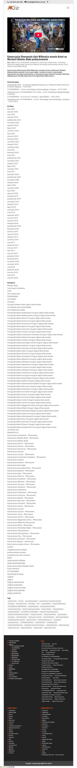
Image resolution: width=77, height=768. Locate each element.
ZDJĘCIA (10, 577)
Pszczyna (44, 716)
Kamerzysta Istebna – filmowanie (20, 462)
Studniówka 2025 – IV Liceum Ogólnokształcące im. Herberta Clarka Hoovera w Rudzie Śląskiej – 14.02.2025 (38, 86)
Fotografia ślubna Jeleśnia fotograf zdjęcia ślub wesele (29, 345)
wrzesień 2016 (13, 261)
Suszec (44, 730)
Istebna (11, 732)
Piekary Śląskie (46, 714)
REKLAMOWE (15, 655)
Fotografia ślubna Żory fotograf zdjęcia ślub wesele (28, 419)
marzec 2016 (12, 272)
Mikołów (11, 747)
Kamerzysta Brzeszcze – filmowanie (21, 449)
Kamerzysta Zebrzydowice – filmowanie (23, 533)
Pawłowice (45, 712)
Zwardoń (45, 749)
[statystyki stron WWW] (3, 767)
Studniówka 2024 (52, 622)
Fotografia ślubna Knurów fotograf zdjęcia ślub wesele (29, 353)
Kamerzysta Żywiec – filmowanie (20, 541)
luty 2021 (11, 171)
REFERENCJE (12, 669)
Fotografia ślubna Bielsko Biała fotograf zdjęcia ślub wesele (31, 315)
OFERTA (11, 665)
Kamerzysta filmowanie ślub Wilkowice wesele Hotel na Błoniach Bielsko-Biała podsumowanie (37, 58)
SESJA (9, 558)
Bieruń (11, 714)
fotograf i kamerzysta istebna (31, 609)
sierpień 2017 (12, 237)
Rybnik (44, 720)
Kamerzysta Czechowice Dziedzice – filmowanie (26, 457)
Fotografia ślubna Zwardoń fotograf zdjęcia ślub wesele (29, 421)
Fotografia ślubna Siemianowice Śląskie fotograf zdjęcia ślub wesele (34, 383)
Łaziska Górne (13, 745)
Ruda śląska (45, 718)
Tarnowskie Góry (47, 733)
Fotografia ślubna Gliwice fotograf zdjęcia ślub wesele (29, 337)
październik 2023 (14, 120)
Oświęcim (45, 710)
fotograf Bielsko (46, 604)
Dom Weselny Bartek (31, 601)
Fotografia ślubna (33, 606)
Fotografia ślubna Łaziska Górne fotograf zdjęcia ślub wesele (31, 427)
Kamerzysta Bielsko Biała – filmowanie (22, 438)
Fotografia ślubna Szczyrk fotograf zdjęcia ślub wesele (29, 397)
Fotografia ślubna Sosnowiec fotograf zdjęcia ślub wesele (30, 389)
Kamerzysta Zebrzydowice (18, 530)
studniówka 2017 (40, 622)
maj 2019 (11, 212)
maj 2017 (11, 242)
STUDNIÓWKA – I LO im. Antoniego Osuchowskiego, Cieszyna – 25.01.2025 (37, 89)
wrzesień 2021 (13, 161)
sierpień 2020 (12, 182)
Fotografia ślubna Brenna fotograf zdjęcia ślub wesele (29, 321)
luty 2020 (11, 190)
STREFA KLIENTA (13, 673)
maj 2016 (11, 267)
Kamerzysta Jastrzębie (16, 465)
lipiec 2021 (11, 166)
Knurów (11, 741)
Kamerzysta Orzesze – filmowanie (21, 484)
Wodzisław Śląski (47, 743)
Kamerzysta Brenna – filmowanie (20, 446)
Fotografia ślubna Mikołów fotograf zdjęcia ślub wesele (29, 359)
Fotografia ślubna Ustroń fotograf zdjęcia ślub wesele (29, 402)
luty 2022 (11, 155)
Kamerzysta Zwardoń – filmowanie (21, 539)
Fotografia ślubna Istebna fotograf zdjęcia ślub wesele (29, 340)
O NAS (10, 667)
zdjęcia (10, 579)
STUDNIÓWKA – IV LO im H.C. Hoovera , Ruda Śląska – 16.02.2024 (33, 96)
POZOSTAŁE (15, 663)
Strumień (44, 728)
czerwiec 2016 (13, 264)
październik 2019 (14, 199)
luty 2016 (11, 275)
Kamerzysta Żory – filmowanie (19, 536)
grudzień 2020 (13, 174)
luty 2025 (11, 109)
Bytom (10, 718)
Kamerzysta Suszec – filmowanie (20, 506)
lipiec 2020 (11, 185)
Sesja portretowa (13, 622)
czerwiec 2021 (13, 169)
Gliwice (11, 730)
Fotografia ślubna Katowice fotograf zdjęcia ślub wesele (30, 348)
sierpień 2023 (12, 125)
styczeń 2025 (12, 112)
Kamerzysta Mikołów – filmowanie (21, 481)
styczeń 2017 (12, 253)
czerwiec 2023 (13, 131)
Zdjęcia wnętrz (38, 628)
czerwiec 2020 (13, 188)
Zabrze (44, 745)
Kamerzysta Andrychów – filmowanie (22, 435)
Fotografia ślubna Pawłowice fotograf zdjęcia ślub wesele (30, 372)
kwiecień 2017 (13, 245)
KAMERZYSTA (34, 62)
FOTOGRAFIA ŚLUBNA (16, 310)
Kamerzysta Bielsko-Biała (15, 64)
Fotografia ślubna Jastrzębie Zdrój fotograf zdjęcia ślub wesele (32, 342)
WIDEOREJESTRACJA (20, 66)
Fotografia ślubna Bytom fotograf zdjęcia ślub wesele (29, 326)
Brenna (11, 716)
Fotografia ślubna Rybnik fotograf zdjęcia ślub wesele (28, 381)
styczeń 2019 (12, 220)
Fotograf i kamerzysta (14, 609)
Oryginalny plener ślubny (17, 549)
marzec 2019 (12, 218)
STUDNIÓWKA (13, 571)
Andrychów (12, 710)
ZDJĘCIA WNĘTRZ (14, 593)
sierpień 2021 (12, 163)
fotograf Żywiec (62, 614)
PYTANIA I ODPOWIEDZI (15, 679)
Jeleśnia (11, 735)
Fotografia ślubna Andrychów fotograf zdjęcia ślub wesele (30, 313)
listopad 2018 (12, 223)
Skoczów (44, 724)
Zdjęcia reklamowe (26, 628)
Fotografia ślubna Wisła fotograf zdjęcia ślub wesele (28, 408)
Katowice (11, 737)
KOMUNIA (14, 652)
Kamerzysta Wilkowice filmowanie (36, 64)
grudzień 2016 (13, 256)
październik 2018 (14, 226)
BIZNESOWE (15, 654)
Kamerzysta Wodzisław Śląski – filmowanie (24, 528)
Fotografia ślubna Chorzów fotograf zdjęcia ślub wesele (29, 329)
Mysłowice (12, 751)
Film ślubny (32, 604)
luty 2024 (11, 114)
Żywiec (44, 753)
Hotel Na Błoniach (22, 617)
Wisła (43, 741)
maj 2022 (11, 150)
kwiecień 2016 (13, 269)
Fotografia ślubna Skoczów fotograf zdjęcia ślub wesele (29, 386)
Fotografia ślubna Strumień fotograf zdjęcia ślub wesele (30, 392)
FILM (18, 62)
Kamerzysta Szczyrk (15, 509)
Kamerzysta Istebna (15, 460)
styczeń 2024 (12, 117)
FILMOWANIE (24, 62)
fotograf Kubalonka (13, 612)
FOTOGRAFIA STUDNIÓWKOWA (17, 606)
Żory (43, 751)
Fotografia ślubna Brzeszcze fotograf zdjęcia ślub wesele (30, 323)
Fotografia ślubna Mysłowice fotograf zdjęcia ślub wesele (30, 364)
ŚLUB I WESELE (13, 568)
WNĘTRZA (14, 657)
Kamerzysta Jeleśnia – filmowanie (20, 470)
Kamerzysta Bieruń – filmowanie (20, 443)
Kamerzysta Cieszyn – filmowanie (20, 454)
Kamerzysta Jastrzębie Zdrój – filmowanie (24, 468)
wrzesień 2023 (13, 122)
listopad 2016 (12, 259)
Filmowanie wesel (21, 604)
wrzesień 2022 (13, 141)
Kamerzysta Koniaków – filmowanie (21, 479)
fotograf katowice (58, 609)
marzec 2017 (12, 248)
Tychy (44, 735)
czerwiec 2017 (13, 239)
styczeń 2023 (12, 136)
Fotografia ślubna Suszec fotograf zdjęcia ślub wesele (29, 394)
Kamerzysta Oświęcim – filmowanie (21, 487)
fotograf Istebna (46, 609)
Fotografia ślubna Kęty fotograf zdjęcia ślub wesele (28, 351)
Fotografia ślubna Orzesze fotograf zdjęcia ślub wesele (29, 367)
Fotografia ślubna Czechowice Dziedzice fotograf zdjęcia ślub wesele (35, 334)
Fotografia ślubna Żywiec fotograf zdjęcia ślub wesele (29, 424)
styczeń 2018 (12, 234)
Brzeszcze (12, 720)
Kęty (10, 739)
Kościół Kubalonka (49, 617)
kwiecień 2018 (13, 229)
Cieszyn (11, 724)
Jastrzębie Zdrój (13, 733)
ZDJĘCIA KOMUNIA (14, 585)
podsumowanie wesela (55, 64)
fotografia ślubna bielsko (47, 606)
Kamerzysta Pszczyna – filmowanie (21, 495)
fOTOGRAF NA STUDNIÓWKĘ (29, 612)
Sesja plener (57, 620)
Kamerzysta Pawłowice (16, 490)
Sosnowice (45, 726)
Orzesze (11, 753)
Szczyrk (44, 732)
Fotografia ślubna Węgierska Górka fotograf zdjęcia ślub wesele (33, 405)
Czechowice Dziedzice (16, 288)
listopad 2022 (12, 139)
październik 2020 (14, 177)
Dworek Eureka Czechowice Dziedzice (50, 601)
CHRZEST (14, 650)
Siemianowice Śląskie (48, 722)
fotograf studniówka (50, 614)
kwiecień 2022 (13, 152)
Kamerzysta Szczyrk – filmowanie (20, 511)
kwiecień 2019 (13, 215)
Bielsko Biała (12, 285)
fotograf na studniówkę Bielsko (49, 612)
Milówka (11, 749)
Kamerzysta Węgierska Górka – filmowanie (24, 520)
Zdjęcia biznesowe (13, 628)
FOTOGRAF (11, 299)
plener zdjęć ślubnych (62, 617)
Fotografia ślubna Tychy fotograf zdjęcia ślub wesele (28, 400)
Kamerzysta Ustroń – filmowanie (20, 517)
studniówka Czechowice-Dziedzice (34, 625)
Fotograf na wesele (36, 614)
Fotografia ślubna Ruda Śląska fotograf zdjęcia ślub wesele (31, 378)
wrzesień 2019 (13, 201)
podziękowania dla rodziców (18, 555)
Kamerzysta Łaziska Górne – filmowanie (23, 544)
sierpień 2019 (12, 204)
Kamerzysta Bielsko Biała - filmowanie (52, 62)
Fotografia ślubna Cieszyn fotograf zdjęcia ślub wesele (29, 332)
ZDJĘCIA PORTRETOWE (16, 588)
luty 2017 (11, 250)
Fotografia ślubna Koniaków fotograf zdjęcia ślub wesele (30, 356)
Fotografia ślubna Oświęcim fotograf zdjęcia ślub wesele (30, 370)
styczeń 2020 (12, 193)
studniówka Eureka (51, 625)
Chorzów (11, 722)
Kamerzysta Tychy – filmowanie (20, 514)
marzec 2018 (12, 231)
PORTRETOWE (16, 659)
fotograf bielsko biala (59, 604)
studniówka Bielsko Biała (15, 625)
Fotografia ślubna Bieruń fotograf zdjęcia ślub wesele (29, 318)
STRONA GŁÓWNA (14, 641)
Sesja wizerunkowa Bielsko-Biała (20, 566)
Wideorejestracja (64, 625)
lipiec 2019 (11, 207)
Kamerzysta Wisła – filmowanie (19, 525)
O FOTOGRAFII (13, 677)
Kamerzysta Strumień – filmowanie (21, 503)
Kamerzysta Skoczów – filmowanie (21, 500)
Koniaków (11, 743)
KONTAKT (11, 675)
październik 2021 (14, 158)
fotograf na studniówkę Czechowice (18, 614)
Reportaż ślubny (31, 620)
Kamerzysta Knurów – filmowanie (20, 476)
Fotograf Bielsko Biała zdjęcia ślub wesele (24, 304)
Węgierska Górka (47, 739)
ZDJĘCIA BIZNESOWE (15, 582)
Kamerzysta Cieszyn (15, 451)
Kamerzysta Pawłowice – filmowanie (22, 492)
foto (38, 604)
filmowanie (11, 604)
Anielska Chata (12, 601)
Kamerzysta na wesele (35, 617)
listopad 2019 (12, 196)
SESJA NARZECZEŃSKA (16, 560)
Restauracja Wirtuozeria (45, 620)
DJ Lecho (21, 601)
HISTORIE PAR (13, 430)
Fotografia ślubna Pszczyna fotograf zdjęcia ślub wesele (30, 375)
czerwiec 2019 (13, 210)
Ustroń (44, 737)
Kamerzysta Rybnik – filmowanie (20, 498)
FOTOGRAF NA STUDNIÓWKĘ (19, 307)
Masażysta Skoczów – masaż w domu (53, 755)
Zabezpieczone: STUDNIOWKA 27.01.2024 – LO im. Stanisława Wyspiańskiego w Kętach (38, 93)
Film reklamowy (13, 294)
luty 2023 (11, 133)
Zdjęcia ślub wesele (50, 628)
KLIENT (10, 547)
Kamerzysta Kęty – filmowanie (19, 473)
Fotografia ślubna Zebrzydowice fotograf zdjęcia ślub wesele (31, 416)
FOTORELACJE (15, 661)
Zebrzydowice (46, 747)
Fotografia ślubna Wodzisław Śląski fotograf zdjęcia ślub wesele (33, 411)
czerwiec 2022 (13, 147)
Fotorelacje (11, 617)
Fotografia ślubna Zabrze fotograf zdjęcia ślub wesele (29, 413)
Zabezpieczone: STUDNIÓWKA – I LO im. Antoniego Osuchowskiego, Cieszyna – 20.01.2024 (38, 100)
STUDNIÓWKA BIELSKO (26, 622)
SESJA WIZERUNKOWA (16, 563)
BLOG (10, 671)
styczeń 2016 (12, 278)
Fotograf (11, 302)
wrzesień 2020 (13, 180)
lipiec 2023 (11, 128)
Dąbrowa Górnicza (14, 728)
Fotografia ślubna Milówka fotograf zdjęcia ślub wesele (29, 362)
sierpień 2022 (12, 144)
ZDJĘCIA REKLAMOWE (16, 590)
